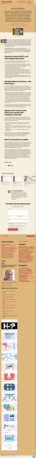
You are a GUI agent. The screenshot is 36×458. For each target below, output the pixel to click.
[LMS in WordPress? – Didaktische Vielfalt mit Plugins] (29, 179)
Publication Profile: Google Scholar (6, 254)
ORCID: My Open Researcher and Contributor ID (8, 251)
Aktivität (23, 267)
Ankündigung (30, 246)
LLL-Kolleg (20, 274)
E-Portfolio (30, 270)
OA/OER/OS (23, 274)
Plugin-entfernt (22, 258)
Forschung (24, 249)
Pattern (27, 274)
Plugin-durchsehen (28, 257)
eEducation (25, 149)
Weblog (26, 261)
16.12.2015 (22, 23)
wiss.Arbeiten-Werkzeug (24, 280)
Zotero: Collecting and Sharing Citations (7, 257)
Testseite (29, 260)
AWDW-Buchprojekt (21, 268)
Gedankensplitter (6, 1)
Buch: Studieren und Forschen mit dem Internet (8, 247)
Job (19, 273)
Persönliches (26, 256)
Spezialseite (22, 278)
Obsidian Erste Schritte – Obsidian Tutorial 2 (8, 294)
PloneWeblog (23, 276)
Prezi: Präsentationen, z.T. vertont (6, 252)
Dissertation (21, 270)
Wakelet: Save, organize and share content (7, 256)
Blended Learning (21, 269)
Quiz (20, 259)
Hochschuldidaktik (23, 272)
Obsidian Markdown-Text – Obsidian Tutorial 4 (9, 299)
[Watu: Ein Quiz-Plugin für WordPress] (18, 179)
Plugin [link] (6, 20)
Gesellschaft (30, 250)
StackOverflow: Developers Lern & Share (7, 255)
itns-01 (29, 272)
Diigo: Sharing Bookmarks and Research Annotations (9, 248)
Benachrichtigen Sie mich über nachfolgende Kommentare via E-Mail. (17, 225)
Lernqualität (29, 273)
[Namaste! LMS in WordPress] (6, 179)
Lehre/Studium (22, 253)
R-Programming (25, 277)
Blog (19, 1)
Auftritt (31, 247)
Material (21, 254)
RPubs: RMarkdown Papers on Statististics (7, 253)
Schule (26, 260)
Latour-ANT (31, 251)
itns (26, 251)
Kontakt (29, 3)
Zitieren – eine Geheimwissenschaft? (7, 310)
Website (9, 219)
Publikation (29, 258)
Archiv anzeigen (13, 199)
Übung (27, 262)
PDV (31, 275)
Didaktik (28, 269)
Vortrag (26, 279)
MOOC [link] (24, 61)
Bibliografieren (27, 268)
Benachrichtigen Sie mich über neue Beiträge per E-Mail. (15, 227)
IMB (20, 251)
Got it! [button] (34, 456)
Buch (25, 269)
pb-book (28, 275)
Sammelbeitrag (22, 260)
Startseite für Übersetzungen (20, 106)
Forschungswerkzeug (23, 250)
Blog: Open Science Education (5, 244)
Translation (31, 278)
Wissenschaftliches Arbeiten (24, 281)
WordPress (32, 281)
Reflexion (26, 259)
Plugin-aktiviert (21, 257)
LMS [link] (18, 18)
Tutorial (21, 261)
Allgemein (23, 246)
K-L (21, 273)
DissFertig (26, 270)
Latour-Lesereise (25, 273)
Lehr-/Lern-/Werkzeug (25, 252)
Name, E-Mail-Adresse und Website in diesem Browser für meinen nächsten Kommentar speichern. (18, 223)
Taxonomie (6, 236)
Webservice (31, 261)
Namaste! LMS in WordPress (6, 182)
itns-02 (32, 272)
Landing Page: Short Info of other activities (7, 250)
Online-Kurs (30, 255)
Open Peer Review (5, 313)
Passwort (21, 256)
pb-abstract (23, 275)
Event (32, 248)
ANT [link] (7, 123)
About (2, 236)
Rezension (30, 259)
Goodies (29, 1)
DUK (27, 248)
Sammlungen (23, 1)
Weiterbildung (22, 262)
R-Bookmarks (21, 277)
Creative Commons (8, 265)
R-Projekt (22, 259)
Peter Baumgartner (16, 23)
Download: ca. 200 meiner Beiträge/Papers (7, 249)
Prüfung (29, 276)
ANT (27, 267)
